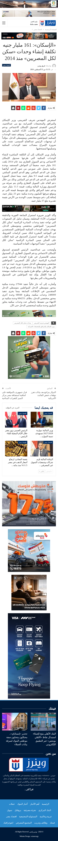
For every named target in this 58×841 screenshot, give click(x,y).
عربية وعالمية (46, 816)
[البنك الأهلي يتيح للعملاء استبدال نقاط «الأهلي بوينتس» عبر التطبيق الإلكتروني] (43, 722)
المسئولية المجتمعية (28, 816)
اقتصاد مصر (6, 65)
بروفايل (18, 810)
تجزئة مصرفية (30, 810)
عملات (12, 804)
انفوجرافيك (8, 823)
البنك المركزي (44, 810)
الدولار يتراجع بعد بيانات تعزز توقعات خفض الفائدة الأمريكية (43, 395)
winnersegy (35, 836)
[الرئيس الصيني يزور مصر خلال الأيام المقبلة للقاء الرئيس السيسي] (16, 420)
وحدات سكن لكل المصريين (22, 323)
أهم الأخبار (34, 804)
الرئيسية (45, 804)
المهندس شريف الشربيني (41, 323)
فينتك (52, 823)
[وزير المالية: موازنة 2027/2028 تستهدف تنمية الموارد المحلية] (42, 420)
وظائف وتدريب (40, 823)
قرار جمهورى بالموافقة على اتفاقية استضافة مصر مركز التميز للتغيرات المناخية (14, 395)
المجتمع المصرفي (24, 823)
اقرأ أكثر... (29, 789)
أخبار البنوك (22, 804)
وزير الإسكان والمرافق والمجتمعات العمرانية (41, 326)
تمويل (9, 810)
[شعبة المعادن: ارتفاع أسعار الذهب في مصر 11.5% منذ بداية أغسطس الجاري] (16, 449)
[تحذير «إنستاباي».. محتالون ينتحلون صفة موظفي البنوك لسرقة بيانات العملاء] (14, 722)
